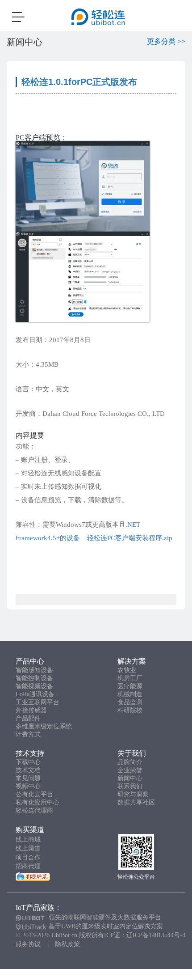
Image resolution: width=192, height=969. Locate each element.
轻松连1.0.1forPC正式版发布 (79, 82)
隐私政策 (67, 944)
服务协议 (28, 944)
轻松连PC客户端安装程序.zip (128, 538)
